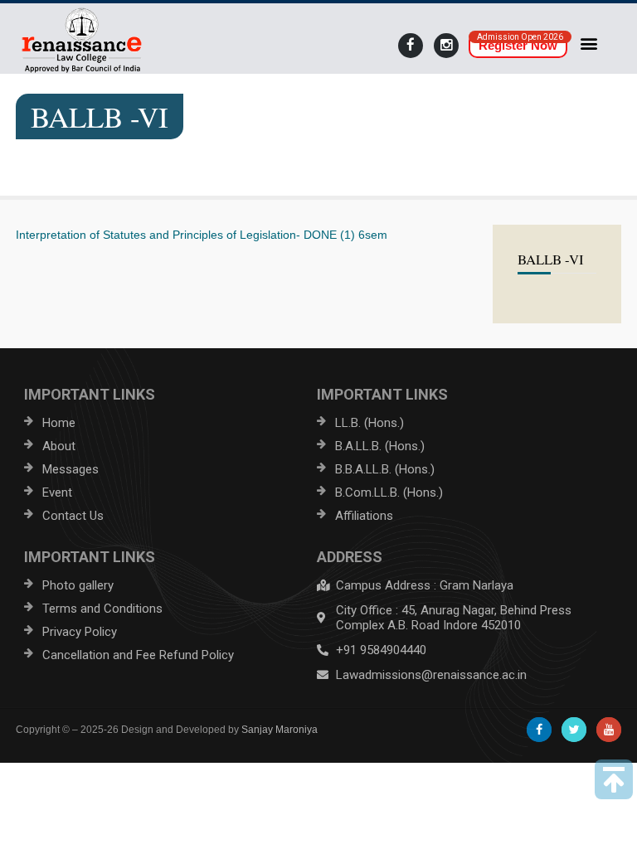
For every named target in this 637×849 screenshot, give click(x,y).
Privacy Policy (79, 631)
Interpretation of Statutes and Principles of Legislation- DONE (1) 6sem (201, 234)
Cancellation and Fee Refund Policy (138, 655)
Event (57, 492)
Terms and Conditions (102, 608)
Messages (70, 469)
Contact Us (73, 515)
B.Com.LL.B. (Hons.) (389, 492)
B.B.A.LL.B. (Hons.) (385, 469)
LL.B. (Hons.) (369, 422)
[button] (589, 42)
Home (58, 422)
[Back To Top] (614, 779)
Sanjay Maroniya (279, 729)
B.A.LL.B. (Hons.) (380, 446)
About (58, 446)
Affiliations (364, 515)
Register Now (518, 45)
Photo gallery (78, 585)
